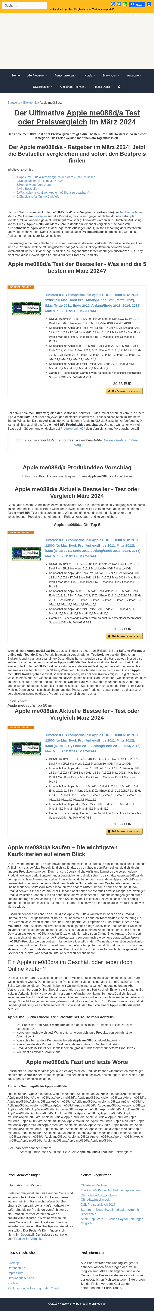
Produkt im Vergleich (28, 1239)
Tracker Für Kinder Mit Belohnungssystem (110, 1190)
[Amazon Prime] (137, 383)
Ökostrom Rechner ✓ (73, 86)
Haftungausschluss (21, 1278)
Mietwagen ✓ (111, 75)
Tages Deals (102, 86)
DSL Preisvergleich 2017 (98, 1204)
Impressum (15, 1273)
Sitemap (13, 1263)
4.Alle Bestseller (27, 188)
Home (16, 75)
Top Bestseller (129, 212)
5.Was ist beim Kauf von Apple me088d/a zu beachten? (53, 192)
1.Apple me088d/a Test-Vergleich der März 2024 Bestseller (56, 177)
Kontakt (13, 1283)
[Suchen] (119, 86)
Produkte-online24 (73, 428)
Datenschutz (16, 1268)
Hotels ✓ (90, 75)
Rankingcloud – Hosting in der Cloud (33, 1288)
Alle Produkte (35, 75)
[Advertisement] (77, 41)
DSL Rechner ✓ (43, 86)
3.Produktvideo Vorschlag (34, 184)
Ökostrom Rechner (94, 1185)
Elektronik (30, 102)
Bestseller (40, 216)
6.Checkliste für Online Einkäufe (38, 196)
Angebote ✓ (134, 75)
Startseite (14, 102)
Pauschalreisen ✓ (66, 75)
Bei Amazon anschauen (126, 391)
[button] (47, 75)
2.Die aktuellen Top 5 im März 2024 (40, 180)
